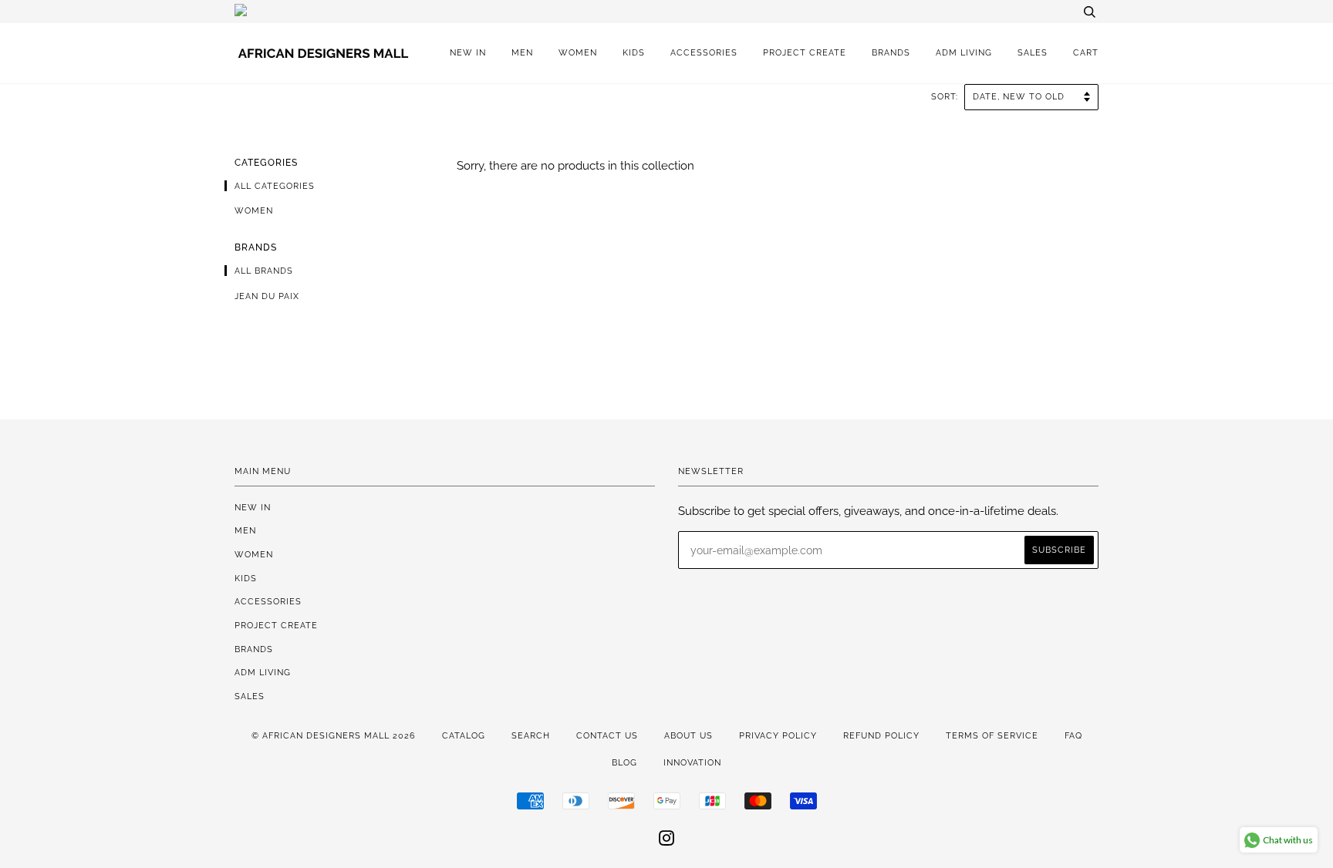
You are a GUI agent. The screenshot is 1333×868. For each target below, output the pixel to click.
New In (468, 52)
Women (578, 52)
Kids (634, 52)
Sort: (946, 96)
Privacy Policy (778, 735)
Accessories (703, 52)
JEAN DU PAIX (267, 296)
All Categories (275, 185)
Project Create (804, 52)
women (254, 210)
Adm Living (964, 52)
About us (688, 735)
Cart (1085, 52)
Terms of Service (992, 735)
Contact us (607, 735)
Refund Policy (881, 735)
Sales (1032, 52)
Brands (891, 52)
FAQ (1073, 735)
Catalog (463, 735)
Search (530, 735)
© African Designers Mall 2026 (333, 735)
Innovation (692, 762)
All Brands (264, 270)
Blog (624, 762)
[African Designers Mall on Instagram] (667, 841)
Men (522, 52)
